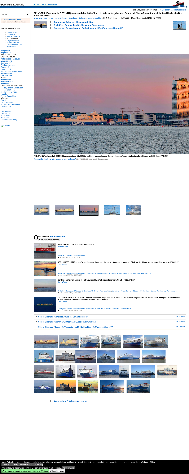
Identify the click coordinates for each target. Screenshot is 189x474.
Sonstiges (73, 18)
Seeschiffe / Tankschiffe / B (121, 309)
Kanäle (4, 94)
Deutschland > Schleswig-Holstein (71, 401)
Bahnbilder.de (12, 32)
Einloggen (166, 10)
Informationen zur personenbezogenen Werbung (22, 465)
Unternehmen (6, 106)
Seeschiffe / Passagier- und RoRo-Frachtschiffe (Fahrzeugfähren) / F (88, 28)
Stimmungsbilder (94, 18)
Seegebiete (5, 51)
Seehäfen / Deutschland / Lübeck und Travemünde (79, 25)
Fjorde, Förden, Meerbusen (12, 88)
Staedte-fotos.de (13, 43)
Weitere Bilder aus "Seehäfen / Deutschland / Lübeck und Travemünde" (67, 322)
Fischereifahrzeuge (9, 65)
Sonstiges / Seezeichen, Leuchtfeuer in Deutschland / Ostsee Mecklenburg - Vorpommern (144, 291)
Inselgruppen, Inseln (9, 92)
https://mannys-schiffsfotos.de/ (64, 159)
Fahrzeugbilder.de (13, 36)
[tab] (110, 316)
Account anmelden (178, 10)
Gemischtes (5, 113)
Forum (36, 5)
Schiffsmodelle (7, 102)
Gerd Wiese (62, 264)
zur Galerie (180, 317)
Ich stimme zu (57, 471)
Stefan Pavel (63, 247)
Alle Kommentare (57, 236)
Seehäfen (5, 84)
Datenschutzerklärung (9, 119)
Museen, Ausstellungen (10, 104)
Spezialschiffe (6, 75)
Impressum (52, 5)
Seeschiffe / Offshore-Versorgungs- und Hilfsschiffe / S (131, 273)
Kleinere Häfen (7, 82)
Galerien (82, 18)
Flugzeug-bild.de (13, 40)
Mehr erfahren (68, 468)
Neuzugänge (6, 111)
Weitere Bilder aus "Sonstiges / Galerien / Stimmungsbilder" (63, 317)
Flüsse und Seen (8, 90)
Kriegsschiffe (6, 69)
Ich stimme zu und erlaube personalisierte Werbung (25, 471)
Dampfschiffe (6, 63)
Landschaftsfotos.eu (14, 45)
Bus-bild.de (11, 34)
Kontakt (43, 5)
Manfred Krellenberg (42, 159)
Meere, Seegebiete (8, 96)
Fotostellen (5, 115)
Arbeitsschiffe (6, 73)
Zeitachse (5, 118)
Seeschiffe (5, 67)
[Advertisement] (87, 41)
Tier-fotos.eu (11, 47)
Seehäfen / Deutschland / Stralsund (70, 291)
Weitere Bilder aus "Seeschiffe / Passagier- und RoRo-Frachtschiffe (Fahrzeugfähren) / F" (75, 327)
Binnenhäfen (6, 80)
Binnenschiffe (6, 61)
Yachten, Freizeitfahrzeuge (11, 71)
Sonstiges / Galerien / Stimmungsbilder (73, 22)
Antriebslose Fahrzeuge (10, 59)
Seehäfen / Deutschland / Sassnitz (98, 273)
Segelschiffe (6, 53)
